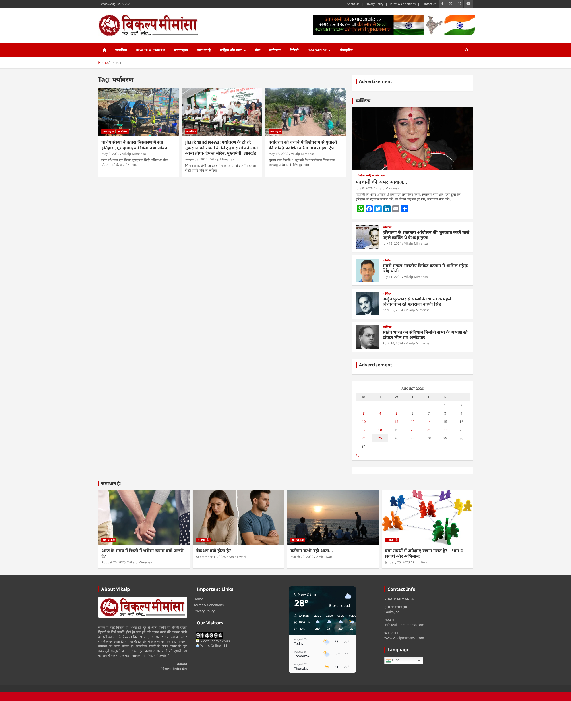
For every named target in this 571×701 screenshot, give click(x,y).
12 (396, 421)
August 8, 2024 (196, 159)
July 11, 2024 (392, 277)
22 (445, 430)
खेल (257, 50)
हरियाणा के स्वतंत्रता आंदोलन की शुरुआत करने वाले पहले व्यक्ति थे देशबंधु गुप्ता (426, 234)
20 (413, 430)
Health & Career (150, 50)
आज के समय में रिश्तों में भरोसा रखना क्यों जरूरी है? (142, 553)
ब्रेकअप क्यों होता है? (213, 550)
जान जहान (181, 50)
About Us (353, 4)
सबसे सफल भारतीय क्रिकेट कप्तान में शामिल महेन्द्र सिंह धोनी (425, 268)
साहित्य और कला (231, 50)
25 (380, 438)
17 (364, 430)
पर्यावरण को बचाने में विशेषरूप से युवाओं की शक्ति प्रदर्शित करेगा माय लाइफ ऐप (303, 145)
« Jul (359, 454)
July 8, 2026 (364, 188)
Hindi (395, 660)
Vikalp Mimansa (134, 154)
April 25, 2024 (393, 310)
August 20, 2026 (113, 562)
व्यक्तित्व (363, 101)
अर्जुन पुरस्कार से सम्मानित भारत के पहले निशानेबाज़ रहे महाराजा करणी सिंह (417, 301)
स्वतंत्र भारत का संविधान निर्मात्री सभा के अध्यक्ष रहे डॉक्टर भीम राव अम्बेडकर (425, 334)
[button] (300, 622)
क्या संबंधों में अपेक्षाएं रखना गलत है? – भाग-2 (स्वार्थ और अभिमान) (424, 553)
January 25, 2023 (397, 562)
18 (380, 430)
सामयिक (121, 50)
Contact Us (429, 4)
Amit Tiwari (237, 557)
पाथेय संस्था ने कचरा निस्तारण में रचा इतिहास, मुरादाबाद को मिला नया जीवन (134, 145)
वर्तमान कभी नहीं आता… (311, 550)
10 (364, 421)
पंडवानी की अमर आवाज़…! (382, 181)
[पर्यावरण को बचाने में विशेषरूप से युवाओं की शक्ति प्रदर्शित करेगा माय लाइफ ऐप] (305, 112)
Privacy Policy (374, 4)
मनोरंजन (275, 50)
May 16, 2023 (278, 154)
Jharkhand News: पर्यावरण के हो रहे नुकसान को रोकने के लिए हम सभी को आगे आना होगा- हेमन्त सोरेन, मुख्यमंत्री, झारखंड (221, 147)
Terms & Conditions (402, 4)
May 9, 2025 (110, 154)
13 (413, 421)
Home (198, 599)
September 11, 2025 (211, 557)
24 (364, 438)
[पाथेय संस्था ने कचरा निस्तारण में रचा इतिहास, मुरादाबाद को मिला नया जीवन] (138, 112)
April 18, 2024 (393, 343)
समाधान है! (204, 50)
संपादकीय (346, 50)
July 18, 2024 (392, 243)
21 (429, 430)
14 (429, 421)
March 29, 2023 (301, 557)
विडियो (294, 50)
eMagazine (317, 50)
